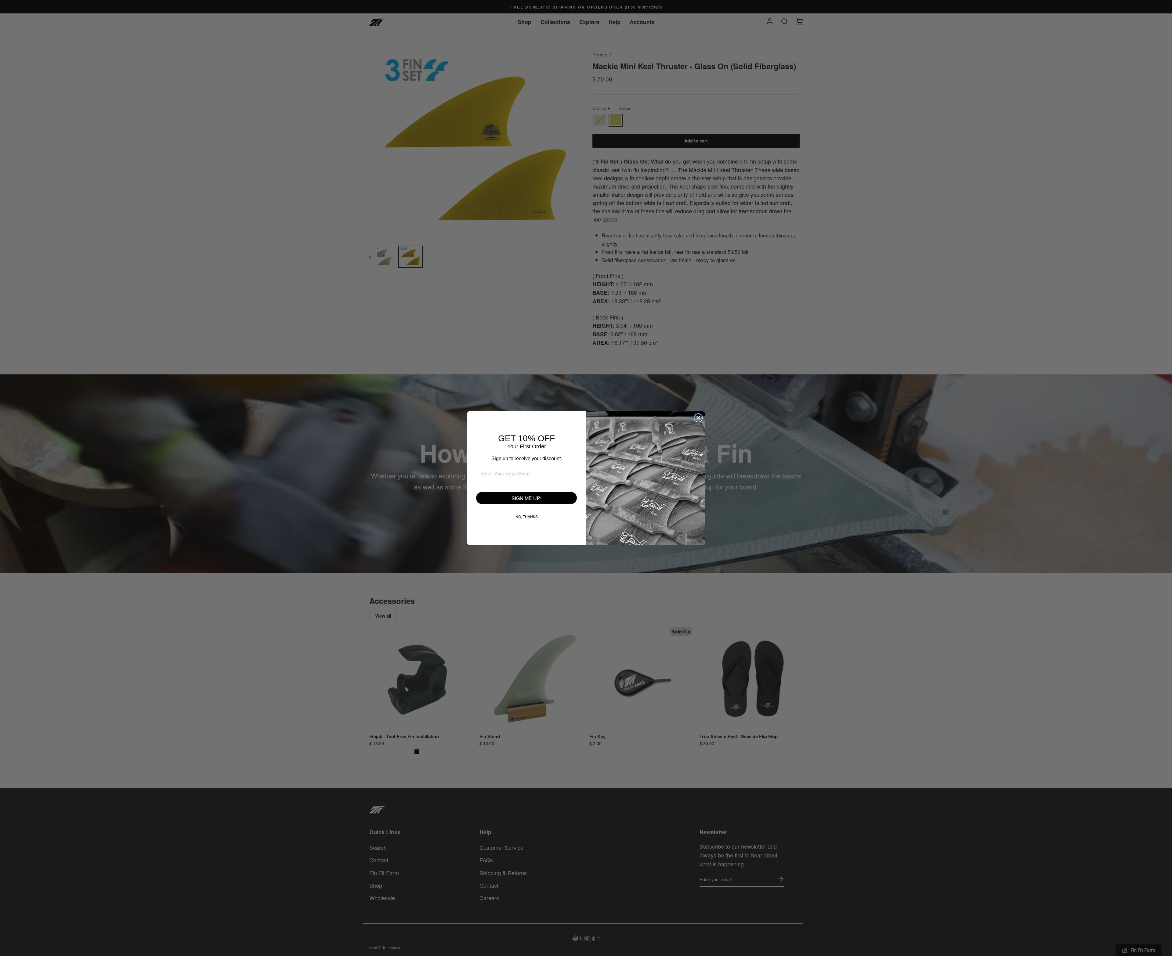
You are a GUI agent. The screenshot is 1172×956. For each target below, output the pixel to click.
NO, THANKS (526, 516)
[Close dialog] (698, 417)
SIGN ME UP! (526, 498)
